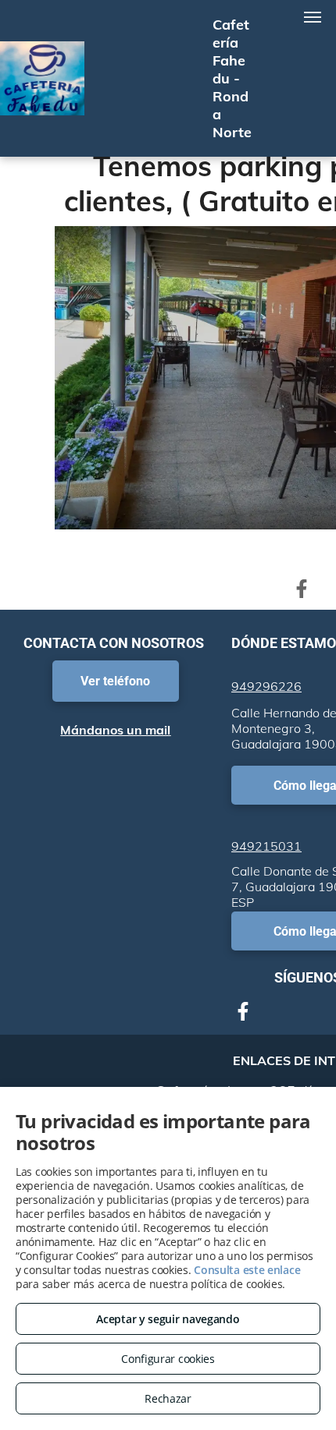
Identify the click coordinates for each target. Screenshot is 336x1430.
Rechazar (168, 1398)
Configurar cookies (168, 1358)
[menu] (312, 17)
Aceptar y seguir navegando (167, 1318)
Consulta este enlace (247, 1269)
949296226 (266, 686)
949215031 (266, 846)
